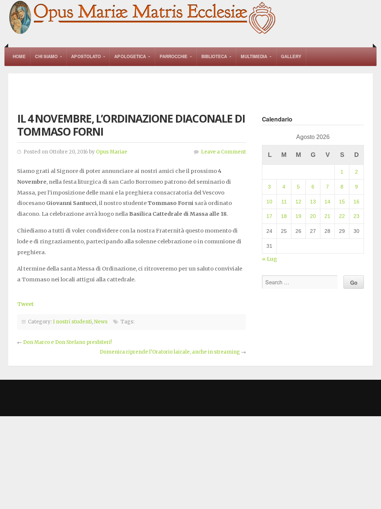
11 (284, 202)
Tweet (25, 304)
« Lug (269, 259)
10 (269, 202)
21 (327, 216)
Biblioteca (214, 56)
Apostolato (86, 56)
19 (298, 216)
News (101, 322)
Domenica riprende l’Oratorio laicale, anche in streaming (170, 352)
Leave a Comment (223, 152)
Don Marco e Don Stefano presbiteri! (67, 342)
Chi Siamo (46, 56)
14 (327, 202)
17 (269, 216)
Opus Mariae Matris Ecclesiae (143, 18)
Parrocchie (174, 56)
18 (284, 216)
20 (313, 216)
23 (356, 216)
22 (342, 216)
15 (342, 202)
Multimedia (254, 56)
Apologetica (130, 56)
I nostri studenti (72, 322)
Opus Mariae (111, 152)
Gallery (291, 56)
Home (19, 56)
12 (298, 202)
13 (313, 202)
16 (356, 202)
